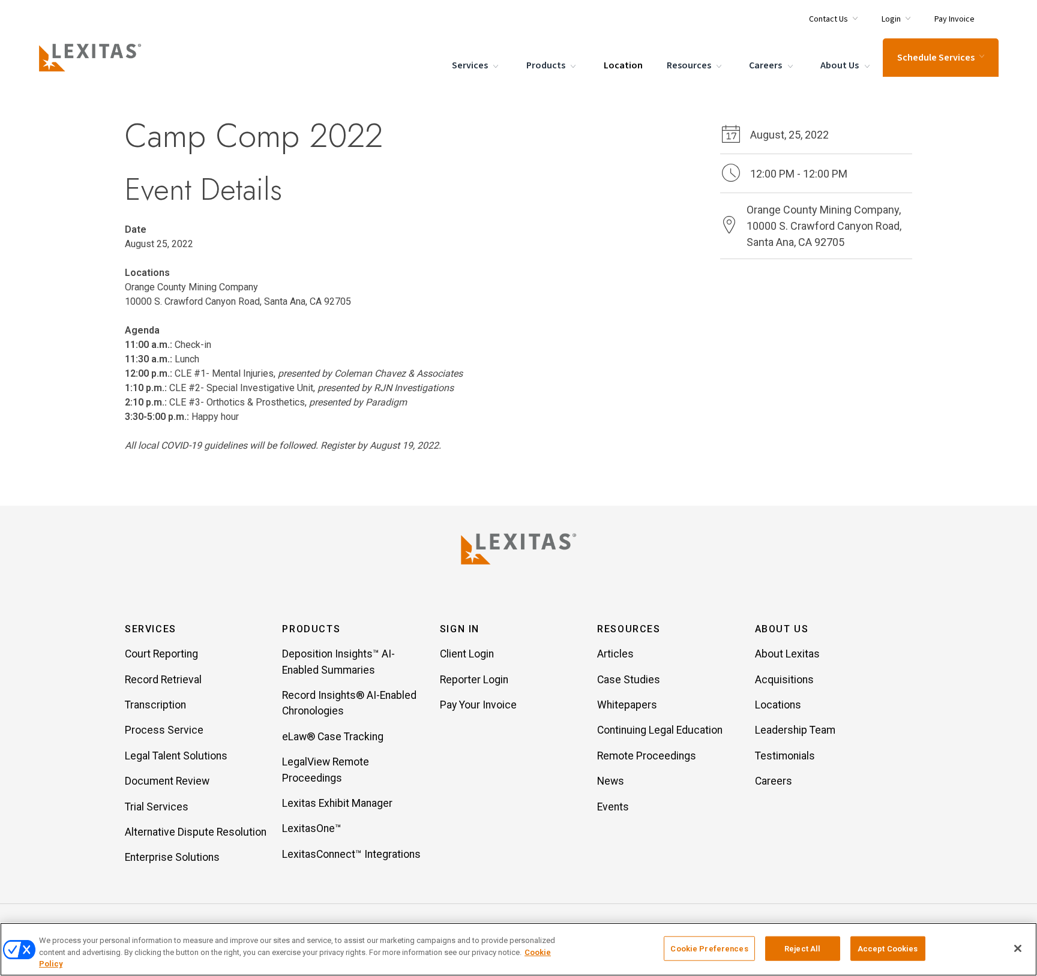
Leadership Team (795, 730)
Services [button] (150, 629)
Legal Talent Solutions (176, 756)
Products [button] (311, 629)
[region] (518, 949)
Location (623, 65)
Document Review (167, 781)
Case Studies (628, 680)
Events (613, 807)
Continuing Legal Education (660, 730)
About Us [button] (782, 629)
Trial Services (156, 807)
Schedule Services (936, 57)
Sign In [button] (459, 629)
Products (546, 65)
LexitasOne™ (311, 828)
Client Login (467, 654)
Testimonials (785, 756)
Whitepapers (627, 705)
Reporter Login (474, 680)
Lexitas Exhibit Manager (337, 803)
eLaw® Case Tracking (332, 737)
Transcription (155, 705)
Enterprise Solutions (172, 857)
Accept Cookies (888, 948)
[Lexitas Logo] (518, 549)
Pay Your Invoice (478, 705)
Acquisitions (784, 680)
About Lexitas (787, 654)
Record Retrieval (163, 680)
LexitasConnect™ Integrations (351, 854)
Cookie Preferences (709, 948)
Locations (778, 705)
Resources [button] (628, 629)
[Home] (92, 58)
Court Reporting (161, 654)
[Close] (1018, 948)
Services (471, 65)
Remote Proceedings (646, 756)
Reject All (802, 948)
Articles (615, 654)
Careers (766, 65)
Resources (690, 65)
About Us (840, 65)
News (610, 781)
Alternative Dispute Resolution (195, 832)
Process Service (164, 730)
